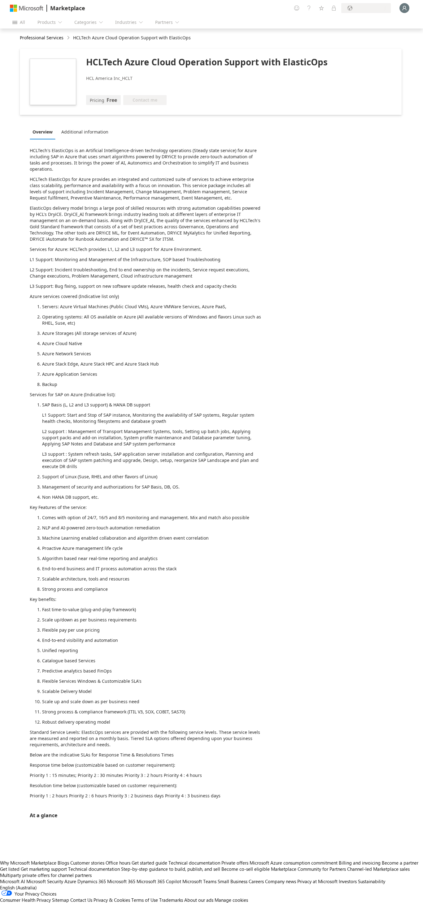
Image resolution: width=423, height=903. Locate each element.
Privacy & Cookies (112, 900)
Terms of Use (144, 900)
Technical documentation (194, 863)
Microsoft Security (44, 881)
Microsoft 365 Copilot (159, 881)
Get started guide (149, 863)
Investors (348, 881)
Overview (43, 132)
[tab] (44, 131)
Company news (280, 881)
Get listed (10, 869)
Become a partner (400, 863)
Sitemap (60, 900)
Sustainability (371, 881)
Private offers (234, 863)
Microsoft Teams (199, 881)
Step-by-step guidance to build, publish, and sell (170, 869)
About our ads (198, 900)
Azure (70, 881)
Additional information (84, 132)
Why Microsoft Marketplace (28, 863)
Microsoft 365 (121, 881)
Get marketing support (44, 869)
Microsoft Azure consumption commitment (294, 863)
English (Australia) (18, 887)
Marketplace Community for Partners (308, 869)
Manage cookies (231, 900)
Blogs (63, 863)
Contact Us (81, 900)
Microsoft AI (12, 881)
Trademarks (171, 900)
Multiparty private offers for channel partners (46, 875)
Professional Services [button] (41, 38)
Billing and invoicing (360, 863)
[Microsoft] (26, 8)
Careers (256, 881)
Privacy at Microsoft (317, 881)
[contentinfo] (69, 38)
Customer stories (87, 863)
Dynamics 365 (91, 881)
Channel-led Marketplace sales (378, 869)
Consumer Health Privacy (25, 900)
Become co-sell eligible (245, 869)
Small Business (232, 881)
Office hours (118, 863)
